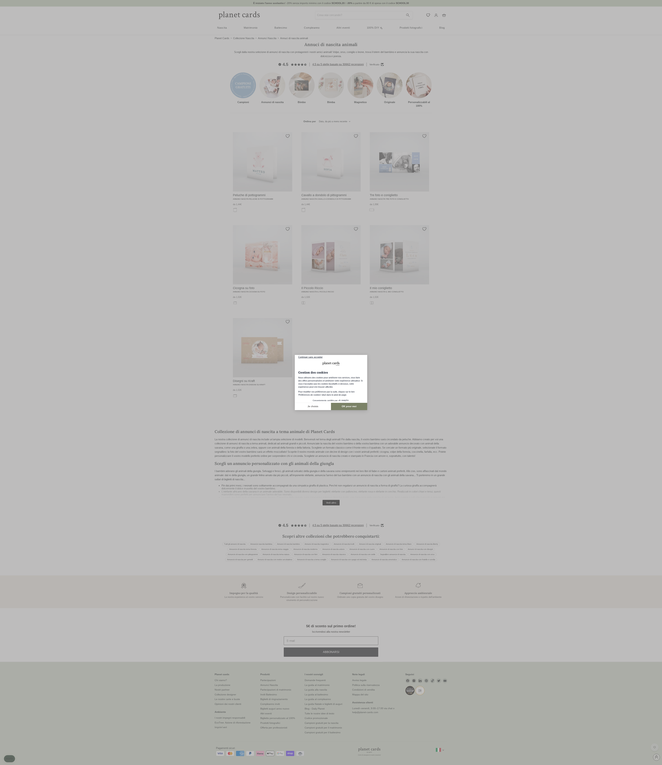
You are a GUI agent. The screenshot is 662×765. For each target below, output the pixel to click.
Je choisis (313, 406)
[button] (9, 758)
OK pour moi (349, 406)
